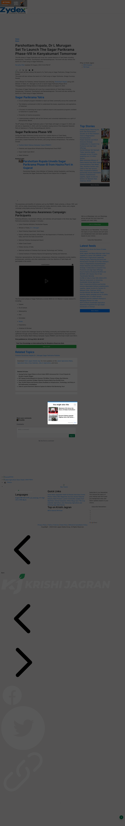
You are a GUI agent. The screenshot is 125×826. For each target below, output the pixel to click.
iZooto (75, 422)
